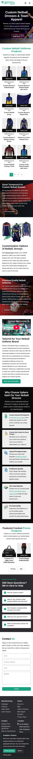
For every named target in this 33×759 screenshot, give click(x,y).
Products (4, 707)
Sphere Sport (9, 253)
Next (21, 569)
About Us (20, 704)
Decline (20, 751)
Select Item (9, 78)
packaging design (21, 457)
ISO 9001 (20, 714)
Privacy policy (7, 755)
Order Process (6, 712)
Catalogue (4, 704)
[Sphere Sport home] (8, 3)
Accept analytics (9, 751)
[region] (16, 554)
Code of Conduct (22, 709)
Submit (16, 689)
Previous (12, 569)
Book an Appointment (11, 381)
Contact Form (5, 724)
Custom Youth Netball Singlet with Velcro (24, 166)
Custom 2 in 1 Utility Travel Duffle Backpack (9, 560)
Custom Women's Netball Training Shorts (9, 139)
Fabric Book (5, 709)
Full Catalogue (9, 211)
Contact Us (8, 310)
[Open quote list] (25, 3)
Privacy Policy (22, 717)
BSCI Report (21, 712)
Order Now (16, 36)
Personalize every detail (17, 417)
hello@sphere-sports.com (6, 727)
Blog (18, 707)
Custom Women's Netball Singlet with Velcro (24, 87)
